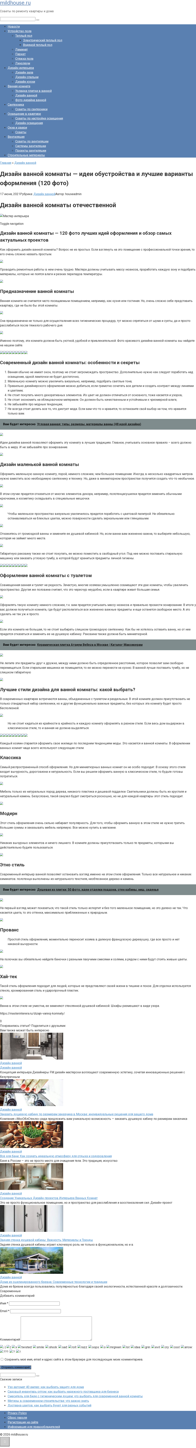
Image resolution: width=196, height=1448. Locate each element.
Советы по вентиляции (31, 141)
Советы (20, 132)
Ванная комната (19, 86)
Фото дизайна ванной (30, 100)
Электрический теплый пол (42, 40)
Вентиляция (16, 137)
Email (4, 1311)
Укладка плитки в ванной (33, 91)
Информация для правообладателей (34, 1427)
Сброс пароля (17, 1417)
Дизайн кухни (25, 81)
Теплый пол (23, 36)
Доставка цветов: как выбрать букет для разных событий (49, 1405)
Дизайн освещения (29, 123)
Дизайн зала (24, 72)
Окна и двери (17, 127)
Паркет (20, 54)
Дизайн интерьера (21, 68)
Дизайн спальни (26, 77)
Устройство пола (19, 31)
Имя (4, 1303)
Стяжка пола (24, 59)
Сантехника (16, 104)
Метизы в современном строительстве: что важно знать (48, 1401)
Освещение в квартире (24, 114)
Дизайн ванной (26, 95)
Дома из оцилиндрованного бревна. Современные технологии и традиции (53, 1282)
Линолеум (22, 63)
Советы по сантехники (31, 109)
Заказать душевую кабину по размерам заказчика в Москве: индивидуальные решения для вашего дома (76, 1114)
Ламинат (21, 49)
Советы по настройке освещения (39, 118)
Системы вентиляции (30, 146)
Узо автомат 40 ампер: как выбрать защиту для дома (46, 1387)
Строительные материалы (26, 155)
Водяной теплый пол (37, 45)
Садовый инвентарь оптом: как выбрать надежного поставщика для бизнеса (63, 1391)
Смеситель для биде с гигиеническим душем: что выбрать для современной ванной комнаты (75, 1396)
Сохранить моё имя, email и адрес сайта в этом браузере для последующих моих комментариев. (74, 1359)
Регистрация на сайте (23, 1422)
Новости (14, 26)
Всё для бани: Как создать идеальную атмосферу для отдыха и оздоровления (56, 1156)
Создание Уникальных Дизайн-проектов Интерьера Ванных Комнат (49, 1198)
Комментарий (10, 1339)
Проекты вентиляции (30, 150)
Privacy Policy (17, 1413)
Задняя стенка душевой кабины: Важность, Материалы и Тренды (46, 1240)
